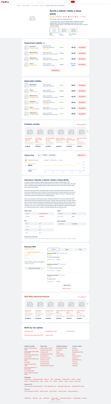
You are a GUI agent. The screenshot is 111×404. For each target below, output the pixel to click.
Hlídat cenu (82, 155)
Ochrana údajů (54, 398)
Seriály (58, 352)
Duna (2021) (27, 362)
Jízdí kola (61, 381)
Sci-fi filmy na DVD (44, 361)
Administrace (46, 398)
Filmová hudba (59, 354)
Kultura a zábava (26, 5)
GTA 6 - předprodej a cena (50, 386)
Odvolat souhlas (77, 398)
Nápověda (35, 398)
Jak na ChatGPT (53, 391)
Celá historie (52, 155)
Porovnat (72, 16)
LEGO (51, 379)
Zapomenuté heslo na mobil (64, 386)
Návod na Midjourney (73, 391)
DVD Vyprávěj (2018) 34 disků (31, 354)
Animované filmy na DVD (46, 348)
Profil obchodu (33, 86)
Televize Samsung (76, 355)
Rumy (41, 381)
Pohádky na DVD (44, 352)
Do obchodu (82, 47)
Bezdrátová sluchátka (38, 379)
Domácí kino (75, 363)
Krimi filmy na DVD (70, 331)
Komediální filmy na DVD (51, 331)
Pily (51, 381)
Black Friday (77, 381)
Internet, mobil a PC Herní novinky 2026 (33, 386)
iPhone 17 (46, 379)
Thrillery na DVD (49, 335)
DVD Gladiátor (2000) (29, 370)
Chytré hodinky (27, 379)
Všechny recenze (66, 288)
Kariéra (58, 399)
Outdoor (66, 381)
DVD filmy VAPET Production (47, 365)
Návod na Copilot (44, 391)
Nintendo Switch (66, 379)
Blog (40, 398)
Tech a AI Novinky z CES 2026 (31, 391)
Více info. (32, 263)
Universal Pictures (43, 213)
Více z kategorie (81, 296)
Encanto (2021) (27, 356)
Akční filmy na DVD (28, 331)
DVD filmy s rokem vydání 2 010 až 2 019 (33, 335)
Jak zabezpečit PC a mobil (78, 386)
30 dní (39, 155)
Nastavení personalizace (65, 398)
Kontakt (53, 399)
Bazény (71, 381)
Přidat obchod (27, 398)
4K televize (74, 361)
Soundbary (74, 365)
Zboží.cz (19, 5)
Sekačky (55, 381)
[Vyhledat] (73, 2)
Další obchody (55, 70)
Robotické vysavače (34, 381)
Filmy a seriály (34, 5)
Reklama (85, 398)
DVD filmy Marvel (44, 355)
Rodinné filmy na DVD (45, 357)
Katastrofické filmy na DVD (46, 354)
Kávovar (79, 379)
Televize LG (75, 357)
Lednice (26, 381)
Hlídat (78, 16)
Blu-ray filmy (59, 350)
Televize (73, 379)
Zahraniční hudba (60, 355)
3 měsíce (45, 155)
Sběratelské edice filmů (61, 348)
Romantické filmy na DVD (46, 350)
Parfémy (46, 381)
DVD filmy (42, 5)
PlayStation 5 (58, 379)
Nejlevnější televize (76, 359)
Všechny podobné (81, 124)
